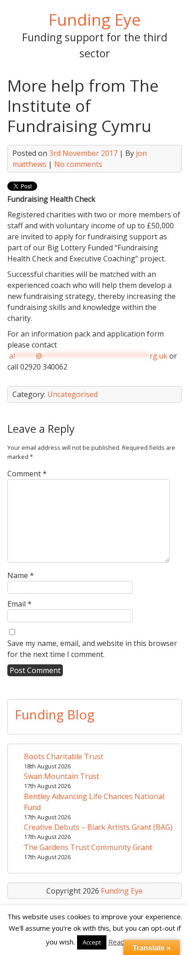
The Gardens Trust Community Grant (88, 847)
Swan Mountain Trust (61, 776)
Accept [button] (92, 942)
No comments (78, 164)
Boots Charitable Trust (63, 756)
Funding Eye (95, 19)
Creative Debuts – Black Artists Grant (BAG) (98, 827)
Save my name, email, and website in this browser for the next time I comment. (92, 648)
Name (20, 575)
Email (19, 604)
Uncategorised (72, 394)
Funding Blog (54, 714)
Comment (27, 474)
